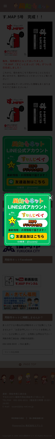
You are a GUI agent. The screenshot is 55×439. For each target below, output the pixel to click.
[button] (50, 198)
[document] (27, 219)
